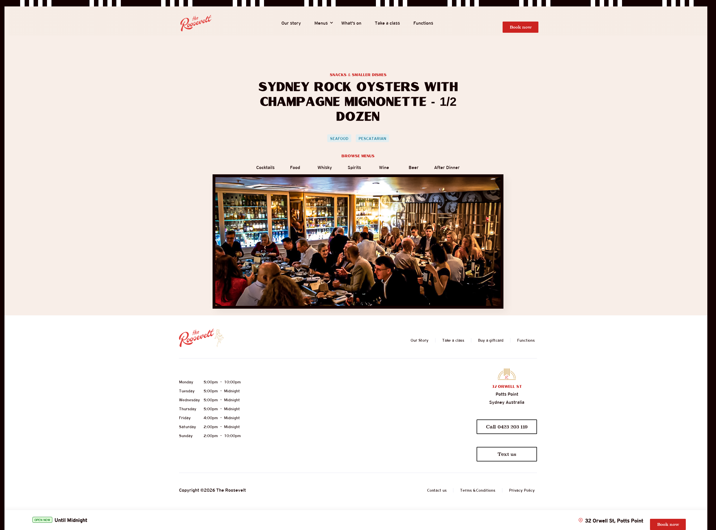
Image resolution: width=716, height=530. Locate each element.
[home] (196, 23)
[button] (321, 23)
